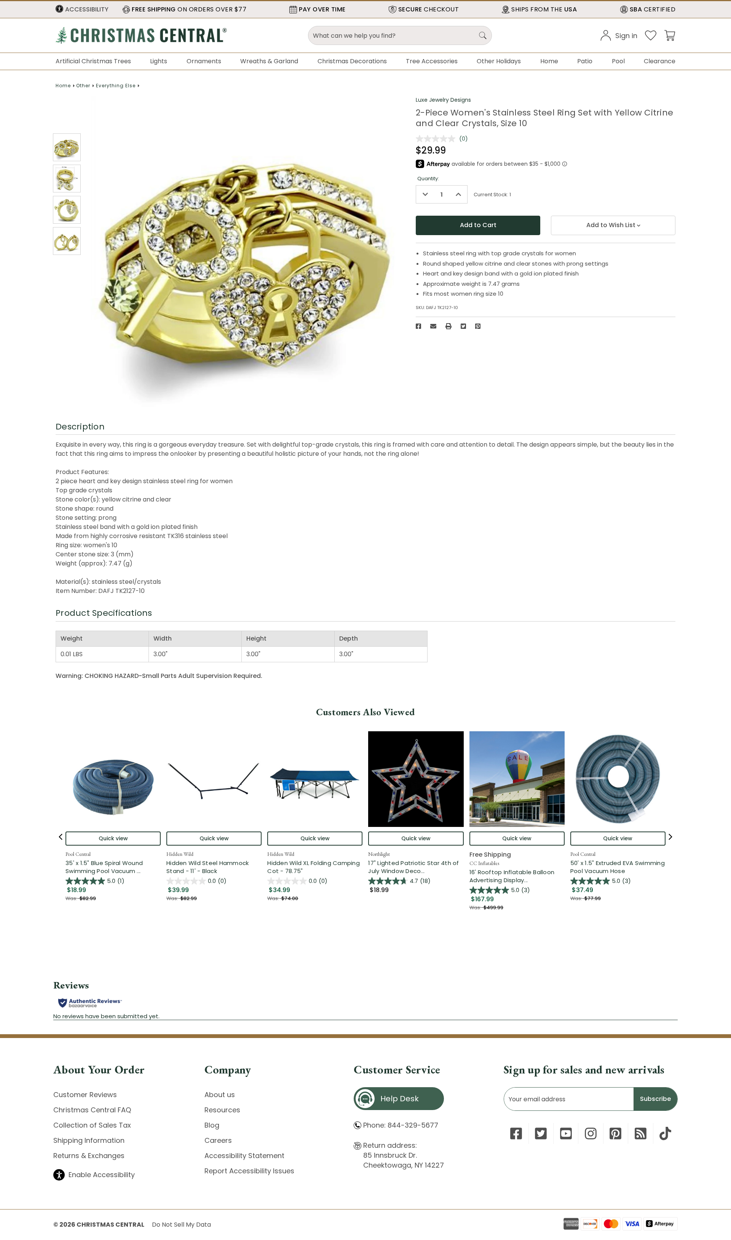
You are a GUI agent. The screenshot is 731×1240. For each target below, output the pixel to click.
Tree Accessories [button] (432, 61)
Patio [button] (584, 61)
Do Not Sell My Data (181, 1224)
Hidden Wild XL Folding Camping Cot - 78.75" (313, 867)
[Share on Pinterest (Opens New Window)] (477, 326)
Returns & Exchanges (88, 1155)
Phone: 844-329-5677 (400, 1125)
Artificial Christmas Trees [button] (93, 61)
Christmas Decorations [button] (352, 61)
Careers (218, 1140)
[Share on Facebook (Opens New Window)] (418, 326)
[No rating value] (437, 139)
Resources (222, 1110)
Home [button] (549, 61)
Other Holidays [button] (499, 61)
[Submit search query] (483, 35)
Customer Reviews (85, 1094)
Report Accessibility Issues (249, 1171)
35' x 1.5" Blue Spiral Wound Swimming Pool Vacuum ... (113, 867)
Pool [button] (618, 61)
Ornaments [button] (204, 61)
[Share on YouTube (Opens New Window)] (566, 1133)
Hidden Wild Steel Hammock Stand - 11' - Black (207, 867)
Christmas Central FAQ (92, 1110)
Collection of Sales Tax (92, 1125)
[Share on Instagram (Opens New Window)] (590, 1133)
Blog (211, 1125)
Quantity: (428, 178)
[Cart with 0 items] (669, 35)
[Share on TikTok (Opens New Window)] (665, 1133)
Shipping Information (88, 1140)
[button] (82, 9)
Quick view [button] (113, 838)
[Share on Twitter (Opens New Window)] (463, 326)
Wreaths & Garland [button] (269, 61)
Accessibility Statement (244, 1155)
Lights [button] (158, 61)
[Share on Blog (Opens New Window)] (640, 1133)
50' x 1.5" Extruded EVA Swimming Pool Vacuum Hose (617, 867)
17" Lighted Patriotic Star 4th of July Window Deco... (415, 867)
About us (219, 1094)
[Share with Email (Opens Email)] (433, 326)
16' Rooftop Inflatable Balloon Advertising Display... (517, 876)
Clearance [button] (659, 61)
